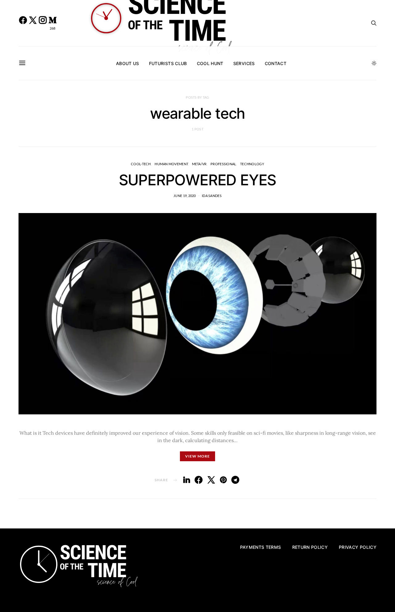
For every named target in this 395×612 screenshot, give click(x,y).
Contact (275, 63)
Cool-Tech (141, 164)
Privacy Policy (357, 547)
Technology (252, 164)
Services (244, 63)
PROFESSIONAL (223, 164)
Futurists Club (168, 63)
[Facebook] (23, 23)
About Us (127, 63)
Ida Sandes (212, 196)
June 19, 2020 (184, 196)
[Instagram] (42, 23)
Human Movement (171, 164)
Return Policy (310, 547)
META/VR (199, 164)
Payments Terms (260, 547)
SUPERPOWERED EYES (197, 180)
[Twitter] (32, 23)
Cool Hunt (210, 63)
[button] (374, 63)
